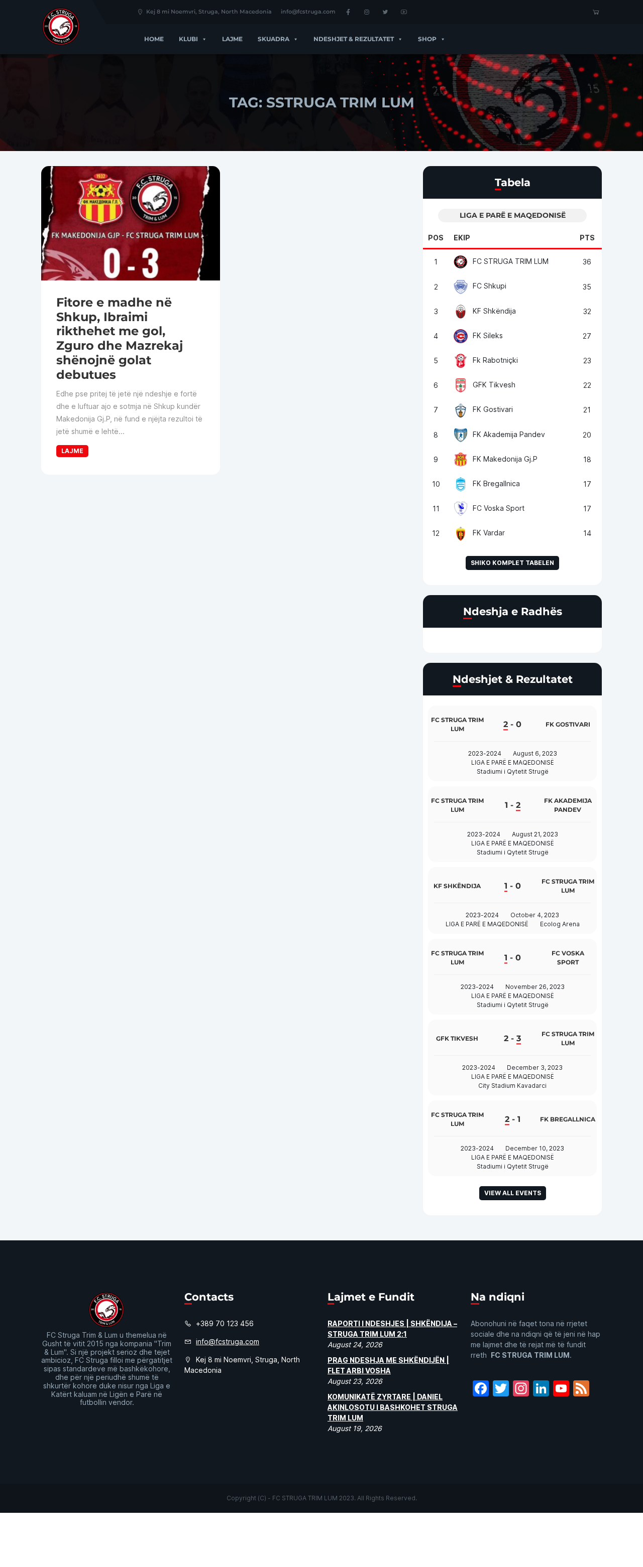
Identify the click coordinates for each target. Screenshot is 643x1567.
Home (154, 39)
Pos (436, 237)
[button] (202, 39)
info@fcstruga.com (308, 11)
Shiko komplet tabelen (512, 562)
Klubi (188, 39)
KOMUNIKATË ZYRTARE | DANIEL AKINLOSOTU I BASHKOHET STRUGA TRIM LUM (393, 1407)
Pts (587, 237)
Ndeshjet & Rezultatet (353, 39)
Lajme (232, 39)
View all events (512, 1193)
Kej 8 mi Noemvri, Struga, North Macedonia (209, 11)
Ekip (462, 237)
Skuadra (273, 39)
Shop (427, 39)
